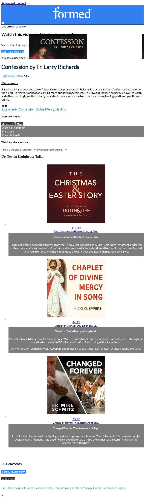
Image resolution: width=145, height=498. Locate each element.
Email (20, 124)
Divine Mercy (45, 109)
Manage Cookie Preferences (100, 487)
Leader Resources (36, 487)
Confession (26, 109)
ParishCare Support (13, 487)
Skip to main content (13, 3)
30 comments (9, 83)
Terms (58, 487)
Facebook (7, 124)
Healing (60, 109)
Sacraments (9, 109)
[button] (3, 23)
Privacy (67, 487)
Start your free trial (12, 51)
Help (51, 487)
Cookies (77, 487)
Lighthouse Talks (11, 76)
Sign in (31, 57)
